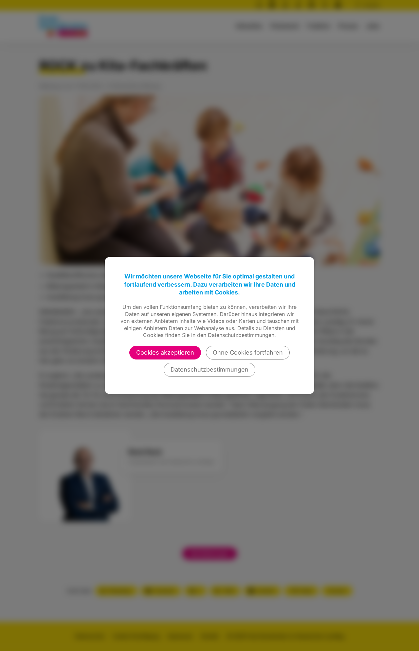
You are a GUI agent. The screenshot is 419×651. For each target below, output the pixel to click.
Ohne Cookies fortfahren (248, 352)
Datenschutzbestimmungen (209, 369)
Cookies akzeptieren (165, 352)
